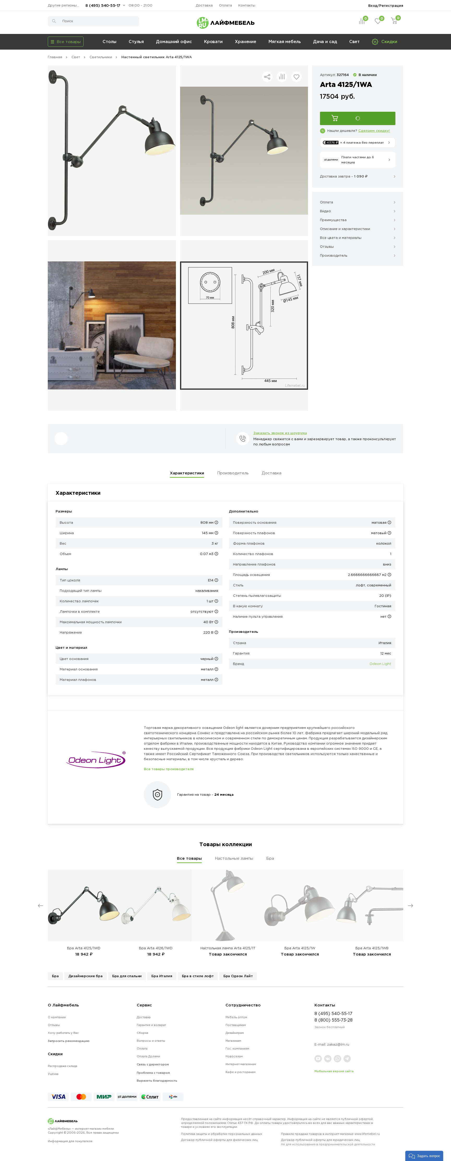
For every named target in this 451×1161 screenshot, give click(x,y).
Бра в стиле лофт (198, 976)
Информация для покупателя (70, 1141)
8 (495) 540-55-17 (102, 5)
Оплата (225, 5)
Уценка (53, 1073)
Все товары (189, 858)
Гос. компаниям (237, 1048)
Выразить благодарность (157, 1080)
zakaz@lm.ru (338, 1044)
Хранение (245, 41)
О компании (57, 1017)
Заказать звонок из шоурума (280, 433)
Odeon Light (380, 664)
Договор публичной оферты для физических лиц (219, 1139)
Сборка (142, 1032)
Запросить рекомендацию (69, 1040)
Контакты (246, 5)
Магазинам (233, 1040)
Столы (109, 41)
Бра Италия (161, 976)
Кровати (213, 41)
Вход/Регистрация (385, 5)
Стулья (136, 41)
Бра (270, 858)
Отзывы (54, 1025)
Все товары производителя (169, 769)
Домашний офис (174, 41)
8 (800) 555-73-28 (333, 1020)
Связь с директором (153, 1064)
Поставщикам (235, 1025)
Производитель (233, 473)
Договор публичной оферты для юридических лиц (328, 1142)
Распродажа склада (62, 1066)
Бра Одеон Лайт (238, 976)
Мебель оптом (236, 1017)
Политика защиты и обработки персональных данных (221, 1133)
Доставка (204, 5)
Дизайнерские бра (85, 976)
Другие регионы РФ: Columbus (65, 5)
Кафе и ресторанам (240, 1072)
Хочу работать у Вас (63, 1032)
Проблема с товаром (153, 1072)
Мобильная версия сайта (334, 1071)
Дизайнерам (234, 1032)
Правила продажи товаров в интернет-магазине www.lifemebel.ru (330, 1133)
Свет (354, 41)
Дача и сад (325, 41)
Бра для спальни (127, 976)
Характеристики (187, 473)
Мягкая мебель (285, 41)
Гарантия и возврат (151, 1025)
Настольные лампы (234, 858)
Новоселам (234, 1056)
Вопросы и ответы (151, 1040)
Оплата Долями (148, 1056)
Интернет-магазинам (240, 1064)
